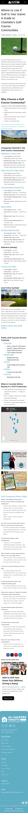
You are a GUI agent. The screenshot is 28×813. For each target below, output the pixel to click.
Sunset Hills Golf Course (14, 350)
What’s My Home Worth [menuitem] (8, 749)
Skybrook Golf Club (13, 360)
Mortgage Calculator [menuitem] (7, 752)
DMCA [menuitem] (25, 805)
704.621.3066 (5, 783)
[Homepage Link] (14, 2)
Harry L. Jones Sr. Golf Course (16, 346)
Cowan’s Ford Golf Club (14, 372)
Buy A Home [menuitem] (4, 740)
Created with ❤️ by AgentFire (14, 808)
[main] (14, 358)
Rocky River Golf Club (13, 377)
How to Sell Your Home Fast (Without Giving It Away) (12, 680)
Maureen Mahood (7, 35)
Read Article (8, 698)
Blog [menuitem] (2, 771)
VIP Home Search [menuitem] (6, 746)
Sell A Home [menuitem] (4, 743)
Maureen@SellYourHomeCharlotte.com (12, 792)
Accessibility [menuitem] (14, 805)
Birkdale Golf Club (12, 357)
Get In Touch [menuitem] (4, 774)
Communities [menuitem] (5, 765)
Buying (14, 35)
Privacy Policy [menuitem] (5, 805)
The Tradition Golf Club (14, 352)
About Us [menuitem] (4, 762)
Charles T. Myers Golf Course (16, 348)
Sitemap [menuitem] (21, 805)
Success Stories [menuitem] (5, 768)
